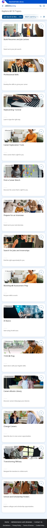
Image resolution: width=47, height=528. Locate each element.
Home (7, 522)
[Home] (10, 6)
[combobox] (44, 16)
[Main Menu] (2, 6)
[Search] (40, 6)
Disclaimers (6, 525)
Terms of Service (28, 525)
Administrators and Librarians (21, 522)
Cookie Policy (40, 525)
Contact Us (38, 522)
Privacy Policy (17, 525)
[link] (12, 17)
